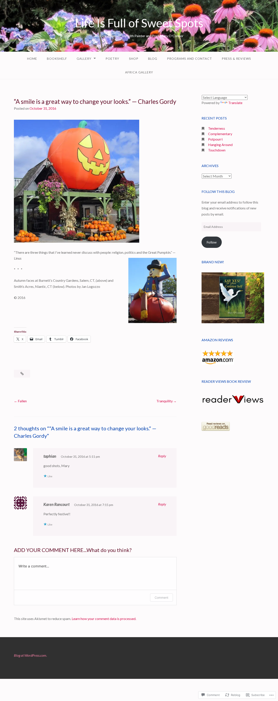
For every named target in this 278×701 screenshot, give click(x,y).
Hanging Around (220, 145)
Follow (212, 242)
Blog (152, 58)
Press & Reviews (236, 58)
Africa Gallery (139, 72)
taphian (49, 456)
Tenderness (216, 128)
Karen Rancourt (56, 504)
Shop (133, 58)
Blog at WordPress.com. (30, 655)
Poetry (112, 58)
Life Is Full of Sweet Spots (139, 23)
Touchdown (216, 150)
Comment (161, 597)
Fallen (22, 401)
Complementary (220, 134)
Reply (162, 456)
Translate (235, 103)
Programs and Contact (189, 58)
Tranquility (164, 401)
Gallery (84, 58)
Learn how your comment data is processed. (104, 618)
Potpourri (215, 139)
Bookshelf (57, 58)
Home (32, 58)
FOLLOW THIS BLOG (218, 191)
